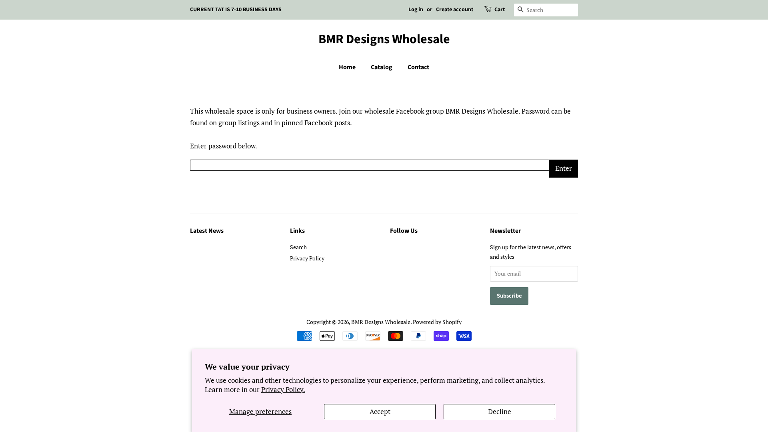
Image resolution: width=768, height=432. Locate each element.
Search (298, 247)
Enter (563, 168)
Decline (499, 411)
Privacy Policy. (283, 389)
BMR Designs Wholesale (384, 39)
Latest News (207, 230)
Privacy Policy (307, 258)
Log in (415, 10)
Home (347, 67)
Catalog (381, 67)
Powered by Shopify (437, 322)
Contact (418, 67)
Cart (499, 10)
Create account (454, 10)
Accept (380, 411)
